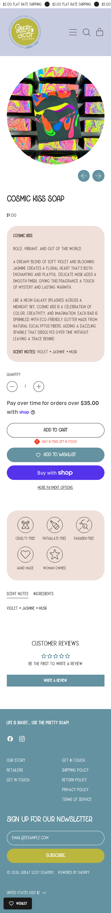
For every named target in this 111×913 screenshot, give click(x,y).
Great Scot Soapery (37, 872)
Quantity (14, 374)
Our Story (16, 760)
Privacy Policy (75, 790)
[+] (38, 386)
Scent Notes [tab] (17, 594)
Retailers (15, 770)
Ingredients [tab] (44, 594)
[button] (86, 32)
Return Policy (74, 780)
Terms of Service (77, 799)
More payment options (55, 487)
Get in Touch (18, 780)
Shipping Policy (75, 770)
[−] (12, 386)
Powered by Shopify (74, 872)
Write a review (55, 680)
